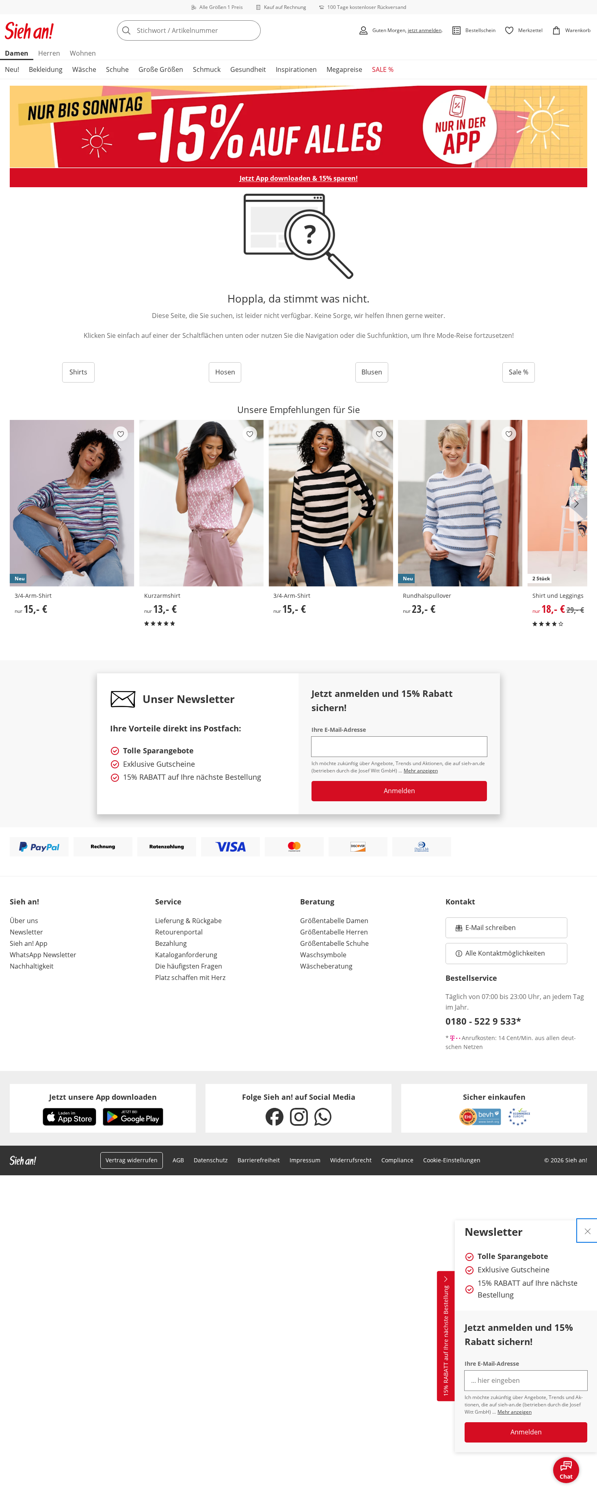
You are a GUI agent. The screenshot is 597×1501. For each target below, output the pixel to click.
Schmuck (207, 69)
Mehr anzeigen (515, 1411)
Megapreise (344, 69)
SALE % (383, 69)
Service (168, 901)
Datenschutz (211, 1160)
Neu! (12, 69)
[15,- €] (330, 503)
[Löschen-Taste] (252, 30)
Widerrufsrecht (351, 1160)
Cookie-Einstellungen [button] (451, 1160)
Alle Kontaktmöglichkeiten (505, 953)
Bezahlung (171, 943)
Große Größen (160, 69)
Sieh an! (24, 901)
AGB (178, 1160)
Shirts (78, 372)
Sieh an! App (29, 943)
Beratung (317, 901)
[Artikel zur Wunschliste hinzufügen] (120, 433)
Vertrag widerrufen (132, 1160)
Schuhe (117, 69)
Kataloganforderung (186, 954)
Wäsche (84, 69)
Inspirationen (296, 69)
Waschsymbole (323, 954)
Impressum (305, 1160)
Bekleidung (46, 69)
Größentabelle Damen (334, 920)
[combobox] (206, 30)
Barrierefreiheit (259, 1160)
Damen (16, 53)
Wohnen (83, 53)
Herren (49, 53)
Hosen (225, 372)
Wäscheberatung (326, 966)
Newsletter (26, 932)
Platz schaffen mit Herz (190, 977)
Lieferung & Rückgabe (188, 920)
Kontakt (460, 901)
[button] (578, 503)
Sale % (518, 372)
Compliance (397, 1160)
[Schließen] (587, 1230)
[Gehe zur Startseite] (29, 30)
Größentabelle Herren (334, 932)
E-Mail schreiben (486, 930)
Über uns (24, 920)
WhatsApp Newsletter (43, 954)
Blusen (371, 372)
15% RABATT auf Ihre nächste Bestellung (446, 1340)
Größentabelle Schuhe (334, 943)
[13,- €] (201, 503)
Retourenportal (179, 932)
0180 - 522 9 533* (483, 1021)
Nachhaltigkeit (32, 966)
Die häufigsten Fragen (188, 966)
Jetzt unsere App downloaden (103, 1097)
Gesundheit (248, 69)
